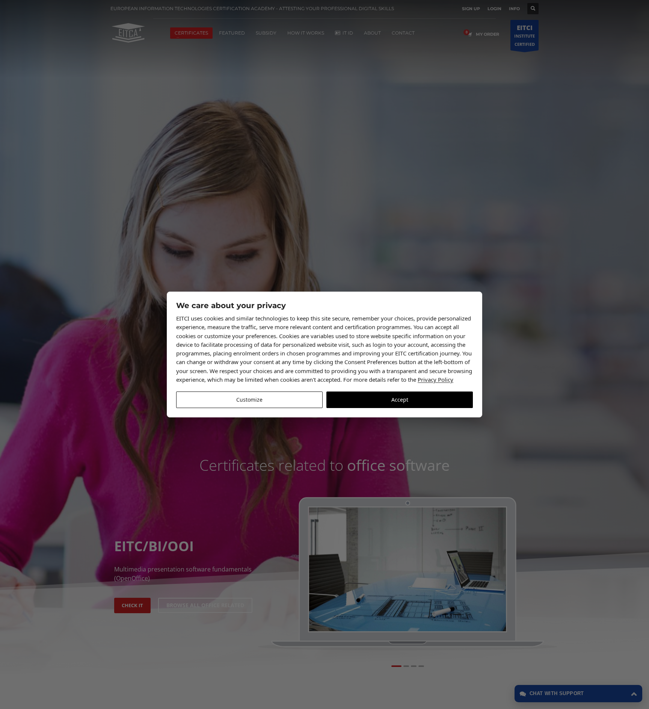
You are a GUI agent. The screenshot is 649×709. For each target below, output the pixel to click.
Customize (249, 399)
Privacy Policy (435, 379)
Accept (399, 399)
